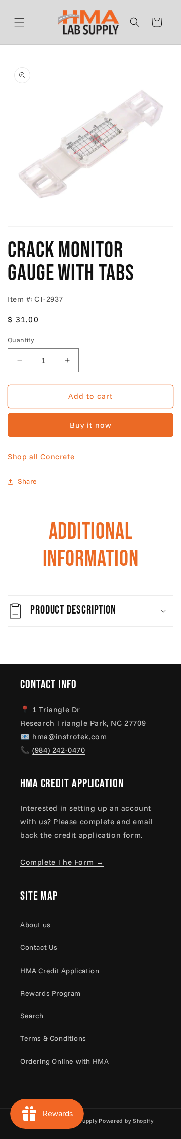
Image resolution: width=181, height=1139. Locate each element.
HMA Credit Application (59, 970)
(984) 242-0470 (58, 750)
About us (35, 924)
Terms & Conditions (53, 1038)
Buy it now (91, 425)
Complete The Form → (62, 862)
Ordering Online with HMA (64, 1061)
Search (32, 1015)
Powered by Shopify (126, 1120)
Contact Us (39, 947)
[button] (31, 22)
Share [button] (27, 481)
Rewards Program (50, 993)
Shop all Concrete (41, 456)
